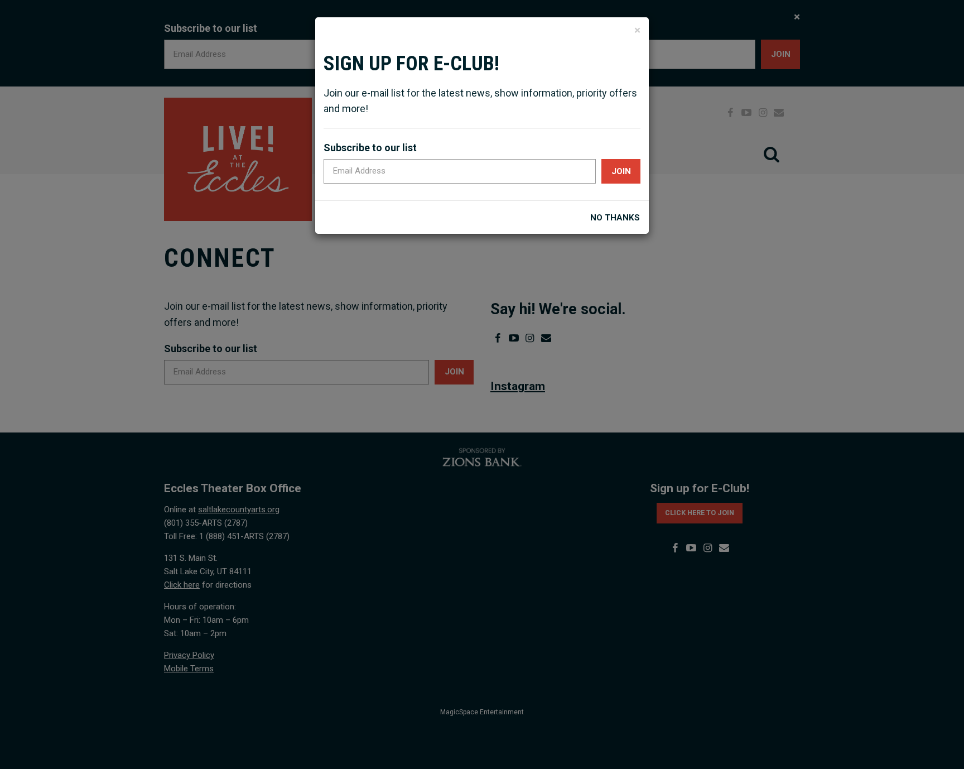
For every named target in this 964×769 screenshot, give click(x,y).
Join (621, 171)
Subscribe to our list (370, 147)
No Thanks (615, 218)
